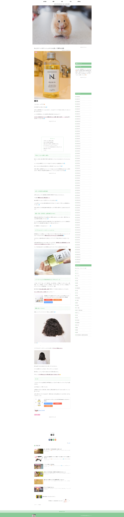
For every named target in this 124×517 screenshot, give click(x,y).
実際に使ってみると (47, 148)
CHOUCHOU (36, 275)
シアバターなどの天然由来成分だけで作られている (53, 146)
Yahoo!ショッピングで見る (48, 302)
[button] (37, 101)
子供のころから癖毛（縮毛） (49, 140)
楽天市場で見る (48, 299)
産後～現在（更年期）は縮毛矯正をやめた (51, 143)
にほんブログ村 (42, 410)
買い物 (39, 414)
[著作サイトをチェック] (49, 440)
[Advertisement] (52, 129)
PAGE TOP (62, 511)
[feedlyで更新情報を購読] (53, 440)
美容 (35, 414)
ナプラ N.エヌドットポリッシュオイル (50, 145)
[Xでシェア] (35, 101)
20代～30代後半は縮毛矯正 (48, 142)
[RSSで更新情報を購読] (55, 440)
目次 (51, 138)
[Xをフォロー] (51, 440)
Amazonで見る (58, 299)
